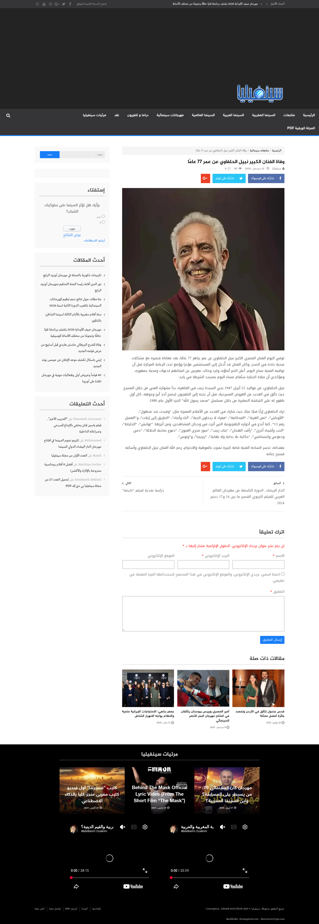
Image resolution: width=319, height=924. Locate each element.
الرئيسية (309, 115)
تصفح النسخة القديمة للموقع (91, 4)
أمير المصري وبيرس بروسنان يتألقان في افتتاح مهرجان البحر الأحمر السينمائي (205, 716)
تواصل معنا (55, 908)
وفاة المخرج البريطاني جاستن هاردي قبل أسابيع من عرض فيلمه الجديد (71, 348)
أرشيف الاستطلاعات (94, 241)
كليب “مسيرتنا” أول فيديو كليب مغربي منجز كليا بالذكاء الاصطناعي (92, 794)
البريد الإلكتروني (215, 556)
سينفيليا (276, 169)
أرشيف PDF (71, 908)
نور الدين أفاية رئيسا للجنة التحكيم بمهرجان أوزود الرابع (70, 287)
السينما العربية (233, 115)
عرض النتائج (72, 235)
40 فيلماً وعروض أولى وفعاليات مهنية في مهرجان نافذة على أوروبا (71, 378)
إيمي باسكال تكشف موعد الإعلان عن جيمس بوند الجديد (71, 363)
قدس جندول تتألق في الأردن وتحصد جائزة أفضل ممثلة (260, 714)
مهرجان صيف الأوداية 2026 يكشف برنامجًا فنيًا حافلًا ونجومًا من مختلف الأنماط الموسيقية (215, 5)
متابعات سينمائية (259, 151)
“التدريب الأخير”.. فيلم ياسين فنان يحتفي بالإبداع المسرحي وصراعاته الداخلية (73, 425)
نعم (99, 217)
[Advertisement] (159, 49)
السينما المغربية (263, 115)
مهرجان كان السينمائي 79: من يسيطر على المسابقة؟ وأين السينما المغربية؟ (227, 794)
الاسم (278, 556)
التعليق (277, 592)
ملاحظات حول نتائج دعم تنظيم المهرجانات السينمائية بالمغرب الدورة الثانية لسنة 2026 (75, 302)
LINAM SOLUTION (231, 908)
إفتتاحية (96, 908)
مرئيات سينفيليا (94, 115)
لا (100, 223)
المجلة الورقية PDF (301, 128)
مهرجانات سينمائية (170, 115)
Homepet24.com (248, 919)
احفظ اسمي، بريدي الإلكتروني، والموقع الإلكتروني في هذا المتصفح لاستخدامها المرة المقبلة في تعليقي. (206, 577)
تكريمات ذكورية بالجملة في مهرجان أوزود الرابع (72, 275)
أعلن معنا (40, 908)
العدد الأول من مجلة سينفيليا (69, 455)
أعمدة (85, 908)
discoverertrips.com (272, 919)
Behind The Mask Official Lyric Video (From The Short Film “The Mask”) (159, 794)
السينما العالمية (203, 115)
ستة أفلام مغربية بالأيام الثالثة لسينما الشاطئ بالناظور (73, 317)
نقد (116, 115)
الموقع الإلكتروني (161, 556)
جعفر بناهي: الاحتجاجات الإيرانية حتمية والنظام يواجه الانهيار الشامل (148, 714)
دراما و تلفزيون (138, 115)
